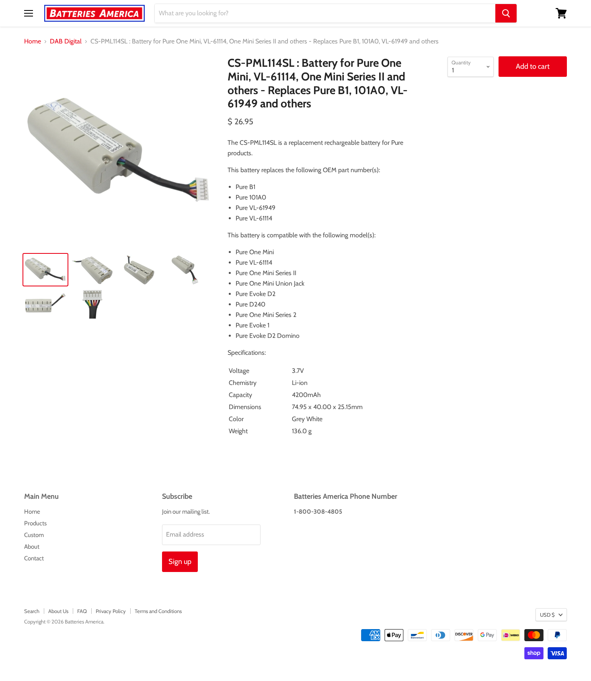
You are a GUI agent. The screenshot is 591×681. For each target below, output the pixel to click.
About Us (58, 611)
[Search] (506, 13)
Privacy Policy (111, 611)
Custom (34, 535)
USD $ (547, 614)
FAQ (82, 611)
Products (35, 523)
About (31, 546)
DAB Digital (66, 41)
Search (31, 611)
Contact (34, 558)
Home (32, 41)
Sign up (179, 561)
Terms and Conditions (158, 611)
